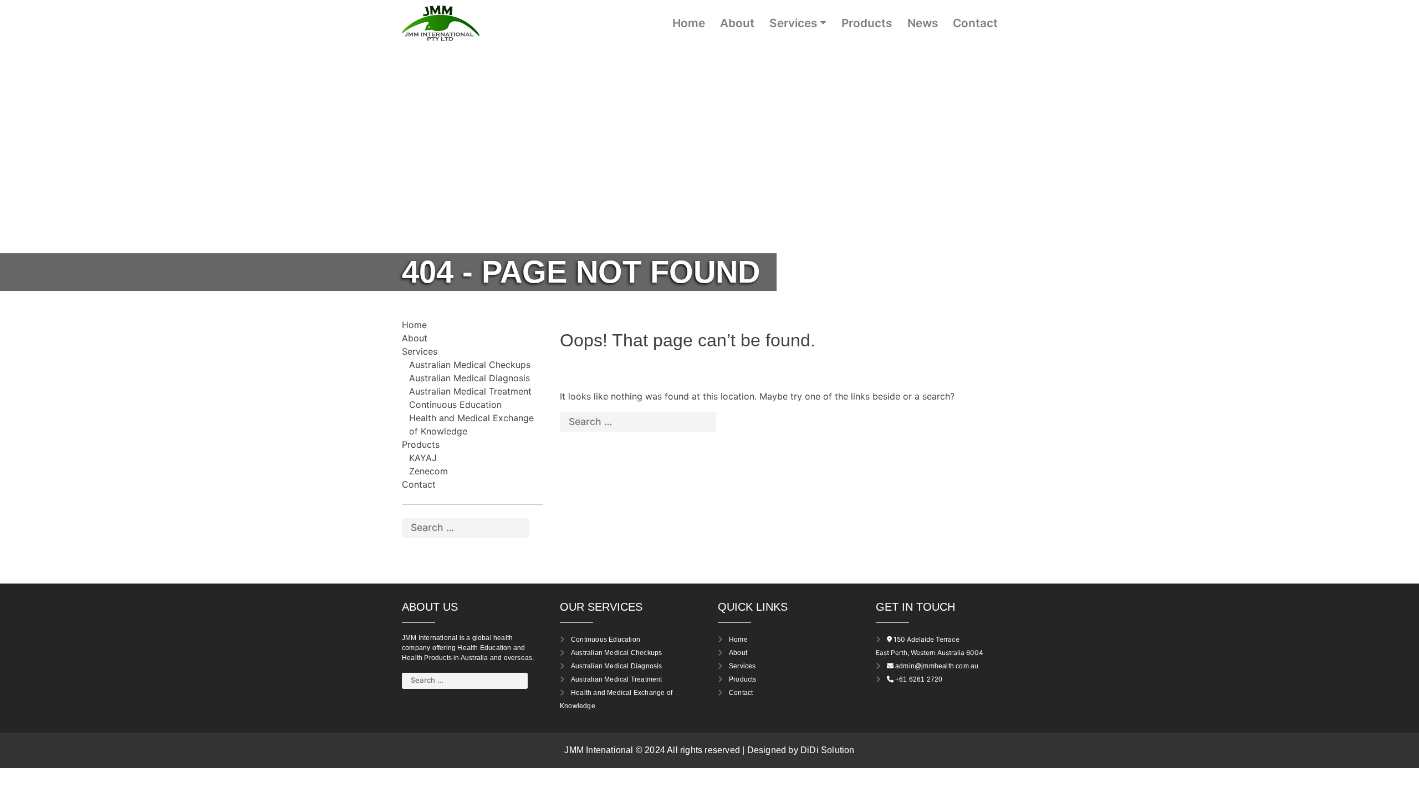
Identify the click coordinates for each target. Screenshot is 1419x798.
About (737, 23)
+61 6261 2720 (919, 679)
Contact (975, 23)
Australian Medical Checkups (469, 364)
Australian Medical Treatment (470, 391)
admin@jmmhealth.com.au (936, 666)
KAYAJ (423, 457)
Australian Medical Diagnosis (469, 377)
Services (793, 23)
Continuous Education (455, 404)
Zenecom (428, 471)
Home (688, 23)
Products (866, 23)
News (922, 23)
